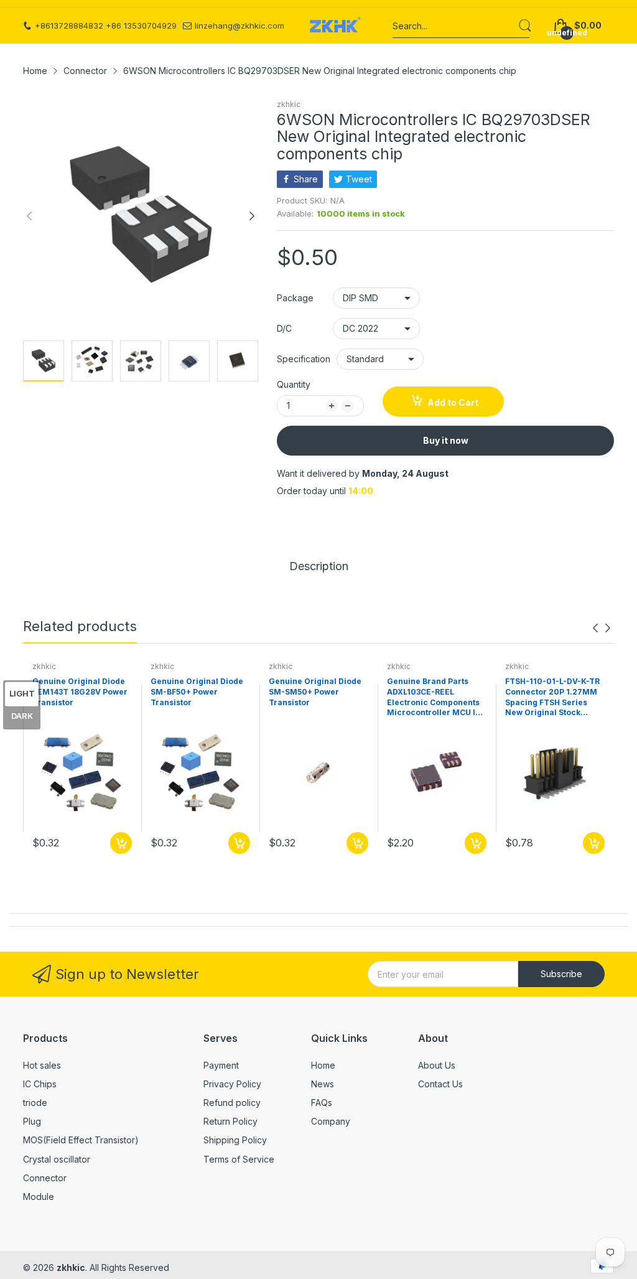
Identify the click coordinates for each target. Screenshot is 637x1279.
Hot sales (42, 1065)
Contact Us (440, 1084)
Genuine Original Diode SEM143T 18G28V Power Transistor (80, 692)
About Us (436, 1065)
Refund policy (232, 1102)
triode (35, 1102)
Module (38, 1196)
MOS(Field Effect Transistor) (81, 1140)
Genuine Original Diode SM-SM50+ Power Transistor (315, 692)
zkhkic (288, 104)
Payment (221, 1065)
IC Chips (40, 1084)
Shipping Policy (235, 1140)
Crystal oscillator (56, 1159)
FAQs (321, 1102)
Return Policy (230, 1121)
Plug (32, 1121)
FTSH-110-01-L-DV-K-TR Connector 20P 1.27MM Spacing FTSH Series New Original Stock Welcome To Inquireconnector (552, 698)
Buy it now (445, 440)
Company (330, 1121)
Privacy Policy (232, 1084)
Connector (45, 1178)
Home (323, 1065)
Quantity (293, 384)
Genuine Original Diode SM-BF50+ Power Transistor (197, 692)
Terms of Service (238, 1159)
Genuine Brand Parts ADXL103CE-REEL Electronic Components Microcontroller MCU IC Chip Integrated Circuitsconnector (434, 698)
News (322, 1084)
